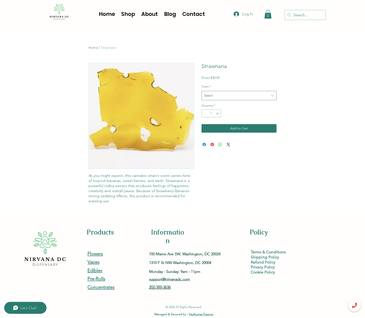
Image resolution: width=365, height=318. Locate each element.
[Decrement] (204, 113)
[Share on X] (228, 144)
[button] (268, 14)
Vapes (93, 262)
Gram (206, 86)
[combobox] (239, 95)
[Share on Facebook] (204, 144)
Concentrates (100, 287)
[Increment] (217, 113)
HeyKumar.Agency (201, 314)
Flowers (95, 254)
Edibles (94, 270)
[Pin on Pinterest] (212, 144)
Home (93, 48)
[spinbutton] (211, 113)
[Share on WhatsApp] (220, 144)
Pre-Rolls (96, 279)
